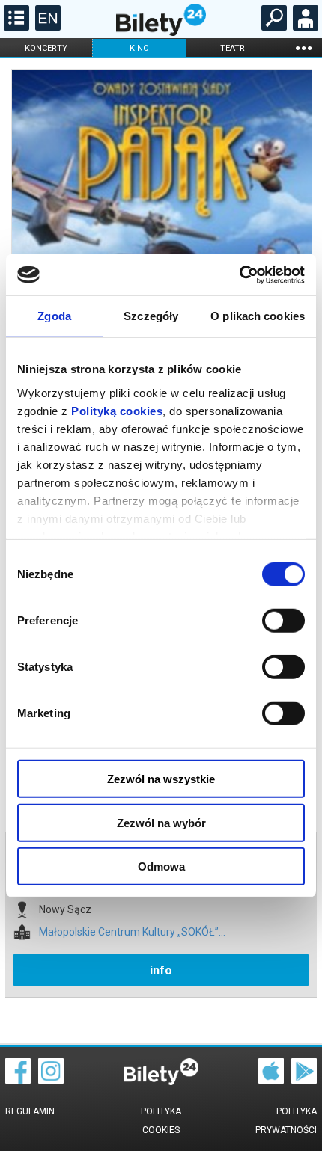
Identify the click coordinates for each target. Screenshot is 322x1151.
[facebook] (18, 1080)
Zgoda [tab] (54, 316)
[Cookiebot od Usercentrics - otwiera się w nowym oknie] (239, 274)
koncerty (46, 48)
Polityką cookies (116, 410)
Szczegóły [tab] (151, 316)
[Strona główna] (161, 32)
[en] (46, 27)
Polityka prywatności (286, 1120)
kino (139, 48)
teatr (232, 48)
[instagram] (51, 1080)
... (303, 47)
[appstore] (271, 1080)
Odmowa (161, 866)
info (161, 970)
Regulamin (30, 1111)
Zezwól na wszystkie (161, 779)
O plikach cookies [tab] (257, 316)
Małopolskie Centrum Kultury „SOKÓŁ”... (132, 932)
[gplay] (304, 1080)
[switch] (283, 621)
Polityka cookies (161, 1120)
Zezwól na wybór (161, 822)
